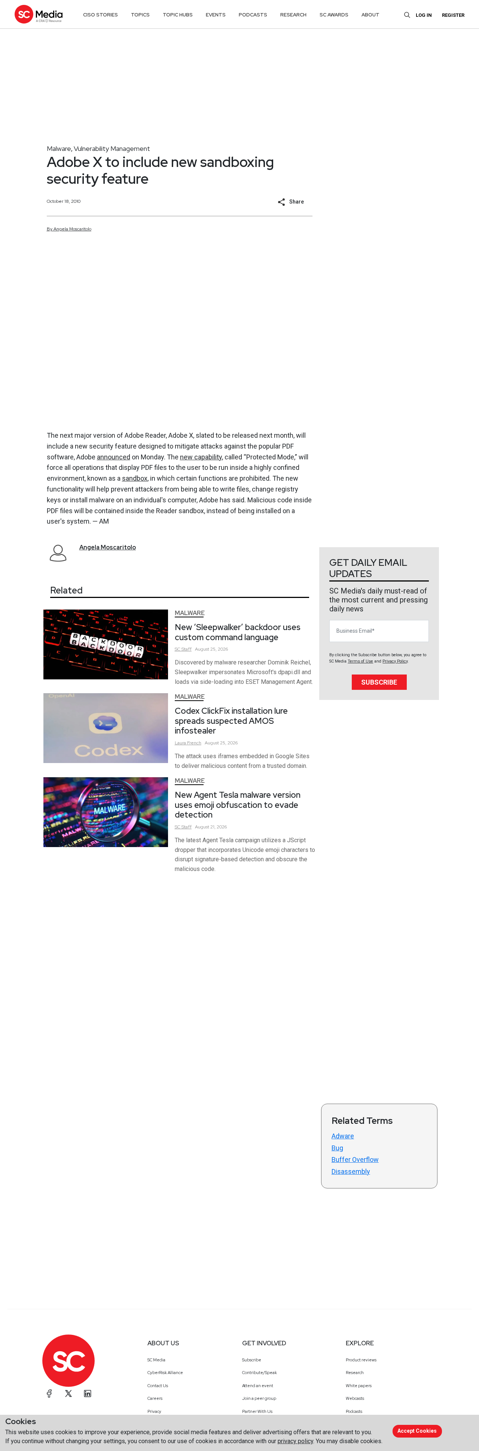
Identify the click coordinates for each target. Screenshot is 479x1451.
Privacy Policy (395, 661)
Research (355, 1372)
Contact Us (157, 1385)
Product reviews (361, 1359)
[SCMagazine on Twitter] (68, 1393)
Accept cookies (417, 1431)
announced (113, 457)
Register (453, 15)
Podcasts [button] (253, 15)
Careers (154, 1398)
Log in (424, 15)
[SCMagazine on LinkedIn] (87, 1393)
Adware (343, 1136)
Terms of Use (360, 661)
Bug (337, 1148)
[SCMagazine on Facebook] (49, 1393)
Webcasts (355, 1398)
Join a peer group (259, 1398)
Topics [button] (140, 15)
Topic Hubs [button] (178, 15)
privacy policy (295, 1441)
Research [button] (293, 15)
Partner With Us (257, 1411)
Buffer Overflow (355, 1159)
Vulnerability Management (112, 148)
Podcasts (354, 1411)
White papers (359, 1385)
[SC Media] (38, 14)
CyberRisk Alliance (165, 1372)
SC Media (156, 1359)
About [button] (370, 15)
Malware (59, 148)
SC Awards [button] (334, 15)
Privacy (154, 1411)
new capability (201, 457)
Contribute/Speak (259, 1372)
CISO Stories (100, 15)
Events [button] (216, 15)
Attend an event (257, 1385)
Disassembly (351, 1171)
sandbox (134, 478)
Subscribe (379, 682)
